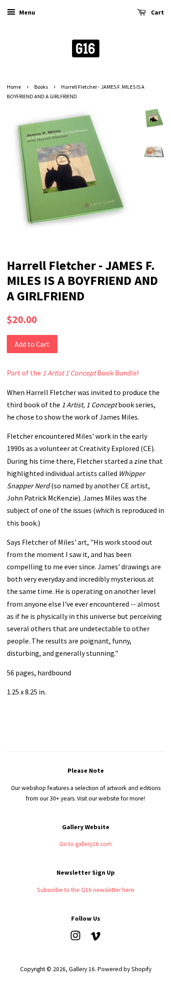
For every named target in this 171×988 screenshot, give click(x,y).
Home (14, 86)
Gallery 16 (82, 969)
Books (41, 86)
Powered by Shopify (124, 969)
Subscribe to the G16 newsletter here (86, 890)
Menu (26, 12)
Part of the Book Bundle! (73, 372)
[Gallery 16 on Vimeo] (96, 938)
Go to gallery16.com (85, 844)
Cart (157, 12)
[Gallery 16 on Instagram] (75, 938)
